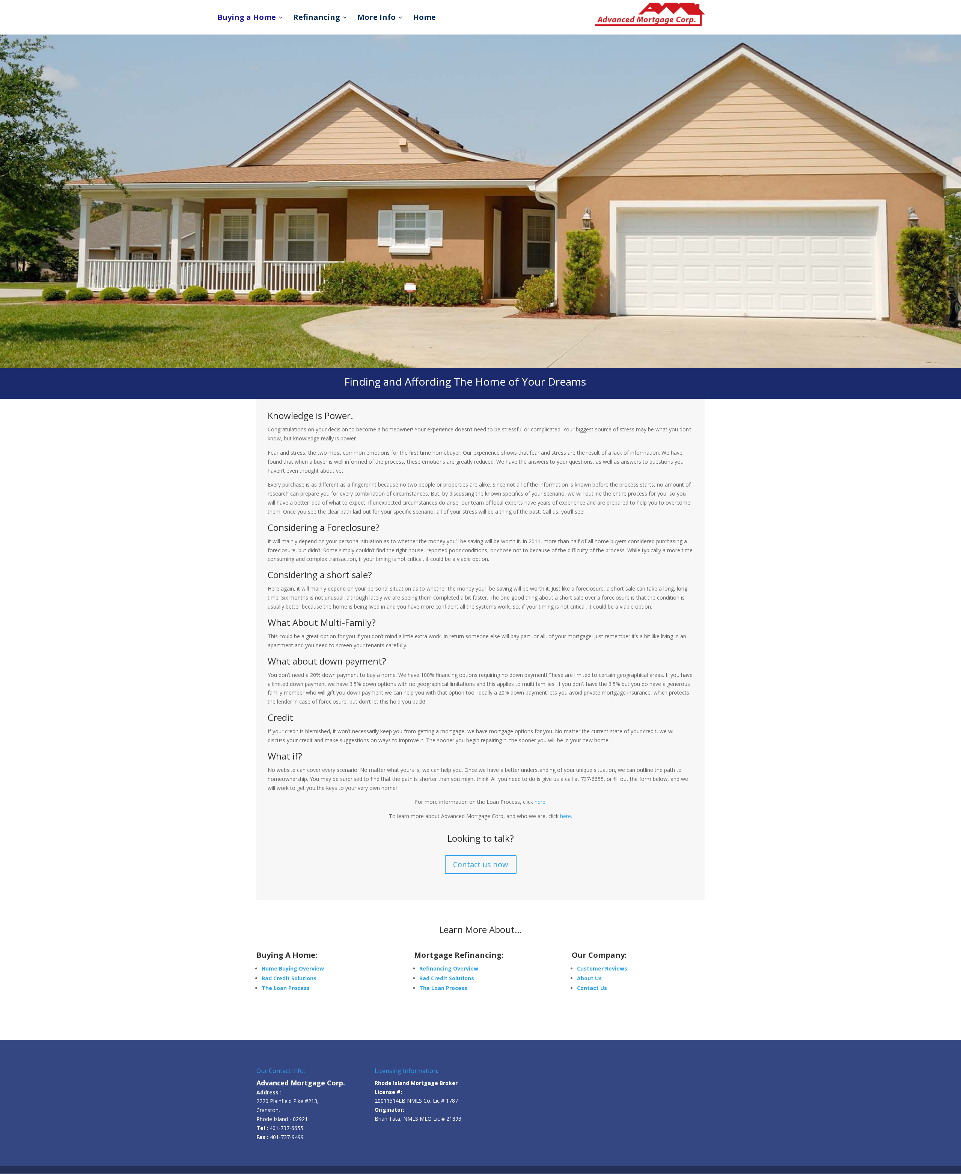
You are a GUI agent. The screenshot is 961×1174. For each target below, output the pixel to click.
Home (424, 18)
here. (566, 816)
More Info (376, 18)
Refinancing (316, 18)
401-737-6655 (286, 1128)
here (540, 801)
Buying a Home (246, 18)
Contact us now (480, 864)
